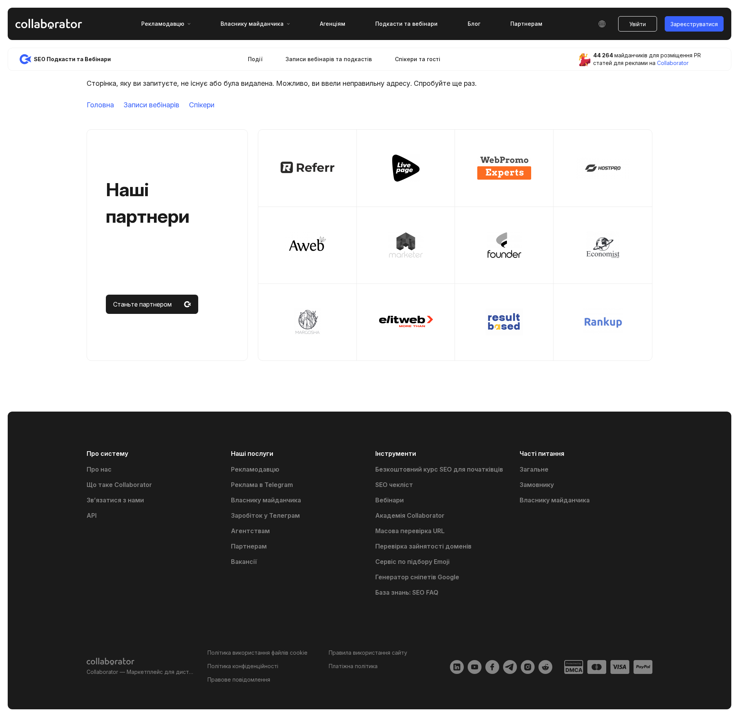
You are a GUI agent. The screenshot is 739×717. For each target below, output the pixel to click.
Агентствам (250, 531)
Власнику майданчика (266, 500)
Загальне (534, 469)
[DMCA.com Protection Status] (573, 667)
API (92, 515)
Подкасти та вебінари (406, 23)
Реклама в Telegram (262, 485)
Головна (100, 105)
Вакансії (244, 561)
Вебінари (389, 500)
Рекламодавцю (255, 469)
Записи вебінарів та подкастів (329, 59)
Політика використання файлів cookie (257, 652)
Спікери (201, 105)
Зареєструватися (694, 24)
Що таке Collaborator (119, 485)
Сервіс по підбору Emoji (412, 561)
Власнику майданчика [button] (252, 23)
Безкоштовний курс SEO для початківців (439, 469)
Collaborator (673, 63)
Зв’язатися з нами (115, 500)
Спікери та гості (417, 59)
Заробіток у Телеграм (265, 515)
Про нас (99, 469)
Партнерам (526, 23)
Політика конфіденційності (242, 666)
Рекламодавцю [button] (162, 23)
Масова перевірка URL (410, 531)
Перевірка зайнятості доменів (423, 546)
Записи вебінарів (151, 105)
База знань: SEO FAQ (406, 592)
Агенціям (332, 23)
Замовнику (537, 485)
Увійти (637, 24)
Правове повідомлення (238, 679)
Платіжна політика (353, 666)
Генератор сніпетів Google (417, 577)
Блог (474, 23)
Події (255, 59)
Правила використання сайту (368, 652)
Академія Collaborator (410, 515)
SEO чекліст (394, 485)
